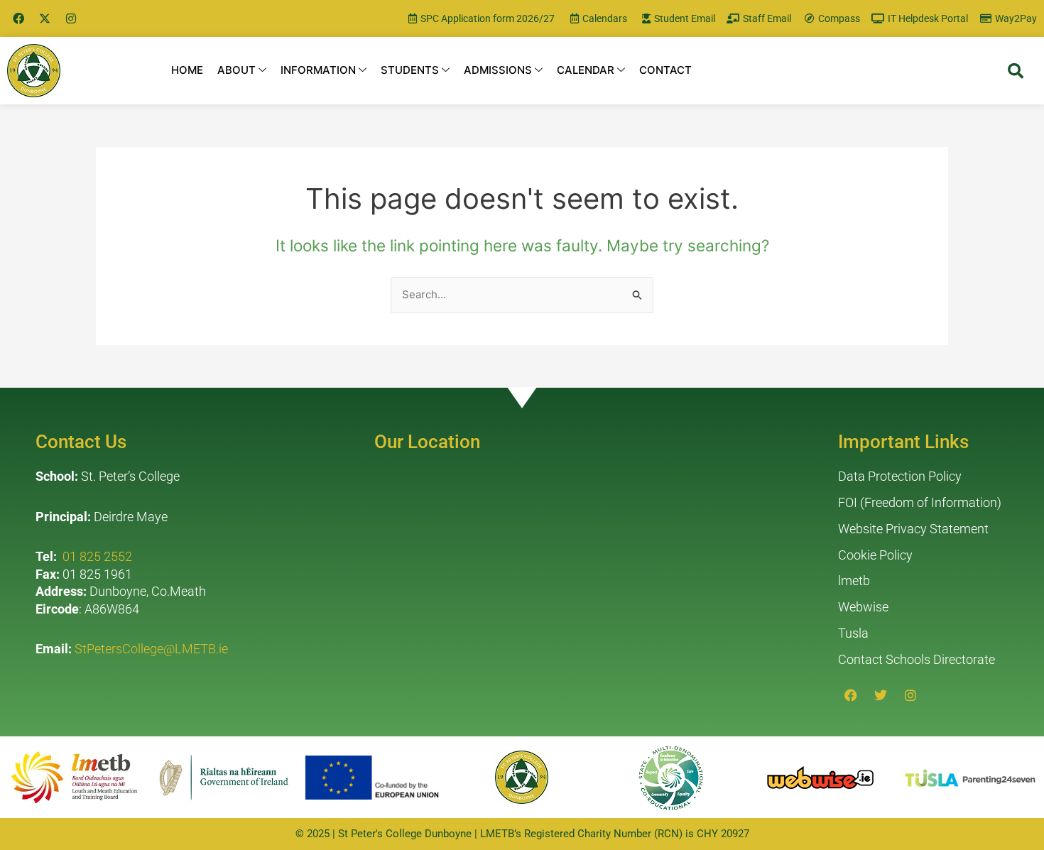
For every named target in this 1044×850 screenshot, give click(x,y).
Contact (665, 70)
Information (318, 70)
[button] (1015, 71)
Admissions (498, 70)
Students (410, 70)
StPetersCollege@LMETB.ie (151, 648)
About (236, 70)
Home (187, 70)
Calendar (585, 70)
